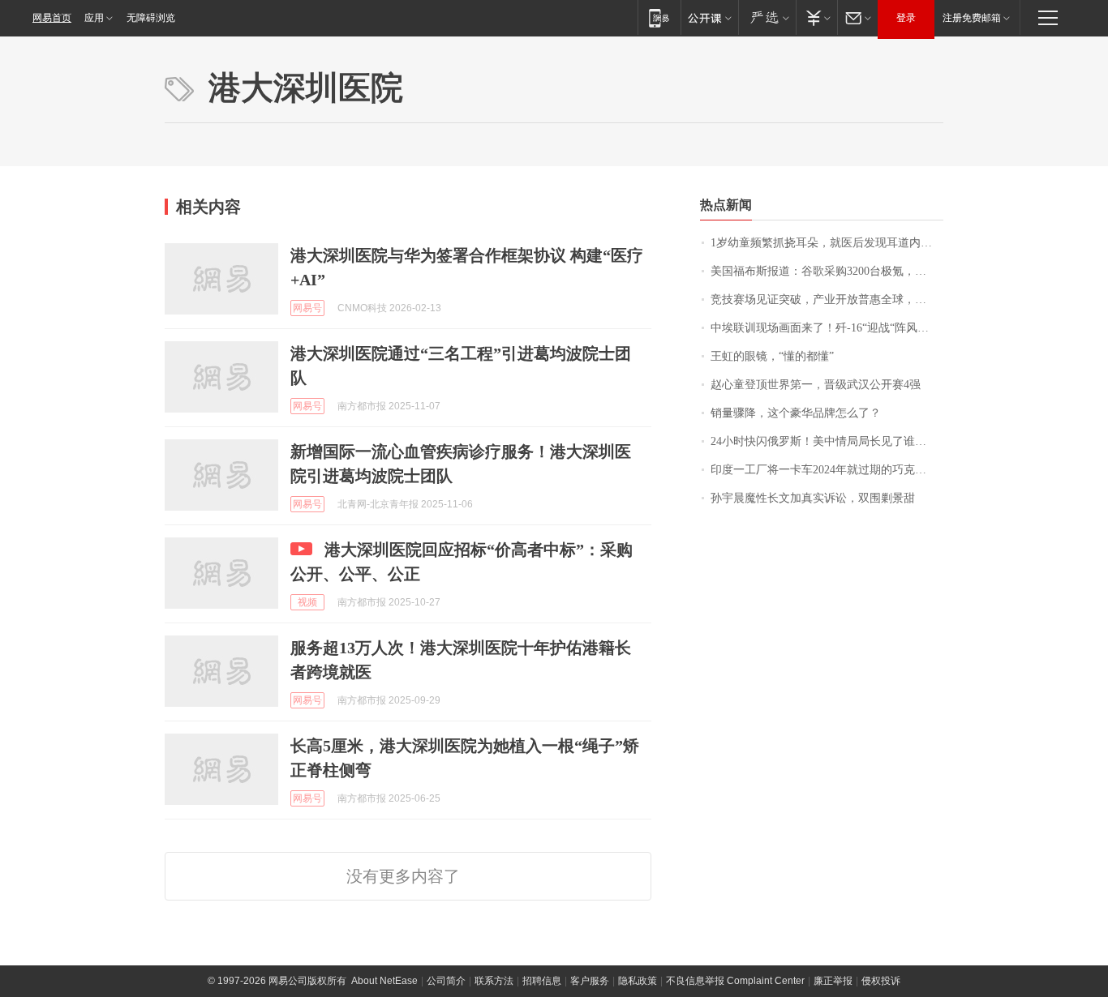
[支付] (816, 17)
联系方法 (494, 980)
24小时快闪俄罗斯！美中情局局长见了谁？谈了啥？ (827, 441)
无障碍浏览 (151, 18)
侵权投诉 (880, 980)
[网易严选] (767, 17)
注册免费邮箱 (972, 18)
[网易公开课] (709, 17)
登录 (906, 18)
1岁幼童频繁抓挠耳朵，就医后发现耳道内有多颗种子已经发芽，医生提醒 (827, 243)
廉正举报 (833, 980)
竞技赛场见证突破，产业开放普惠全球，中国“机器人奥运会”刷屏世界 (827, 299)
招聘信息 (541, 980)
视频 (307, 602)
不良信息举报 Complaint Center (735, 980)
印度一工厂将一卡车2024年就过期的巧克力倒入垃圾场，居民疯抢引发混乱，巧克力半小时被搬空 (827, 470)
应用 (94, 18)
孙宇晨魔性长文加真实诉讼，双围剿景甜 (813, 498)
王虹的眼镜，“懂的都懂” (772, 356)
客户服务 (589, 980)
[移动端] (659, 17)
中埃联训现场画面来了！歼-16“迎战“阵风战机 (825, 328)
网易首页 (51, 18)
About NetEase (384, 980)
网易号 (307, 308)
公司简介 (446, 980)
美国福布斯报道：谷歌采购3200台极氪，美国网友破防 (827, 271)
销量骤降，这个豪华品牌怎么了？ (796, 413)
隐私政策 (637, 980)
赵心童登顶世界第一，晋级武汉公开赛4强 (816, 385)
